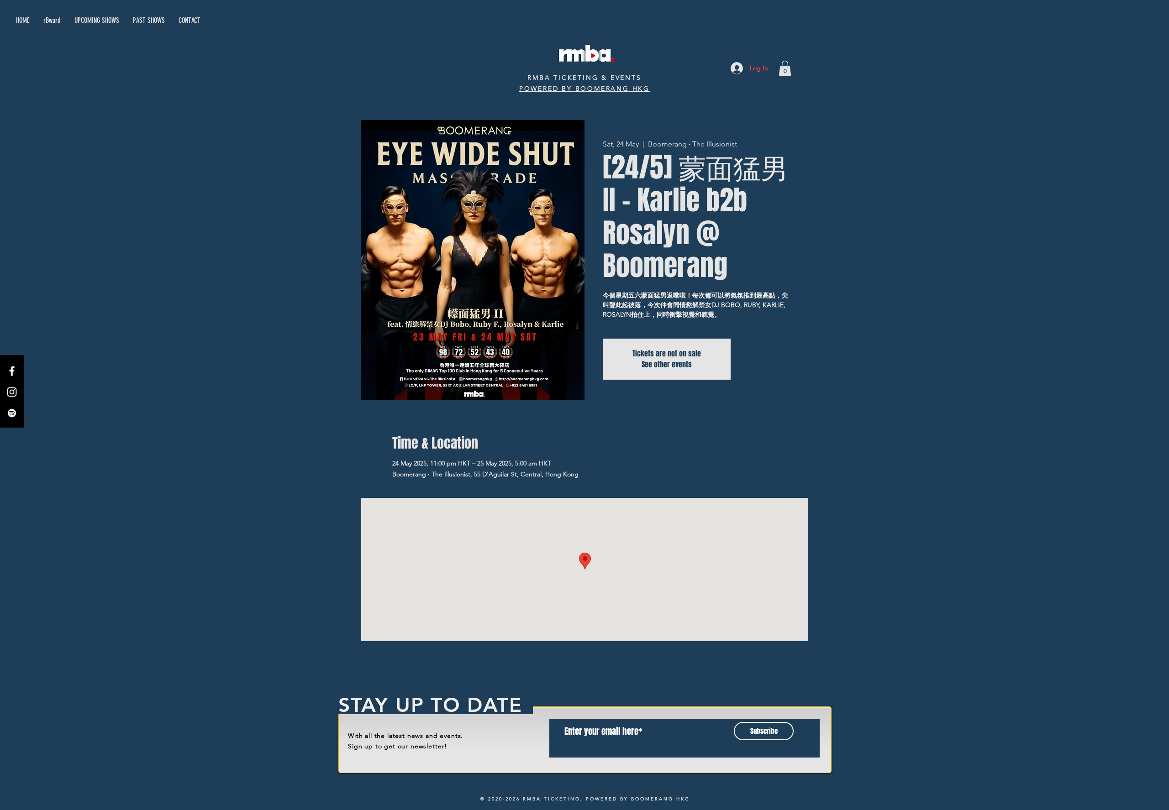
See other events (667, 364)
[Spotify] (11, 413)
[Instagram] (11, 392)
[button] (785, 68)
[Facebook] (11, 371)
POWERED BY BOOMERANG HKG (584, 88)
